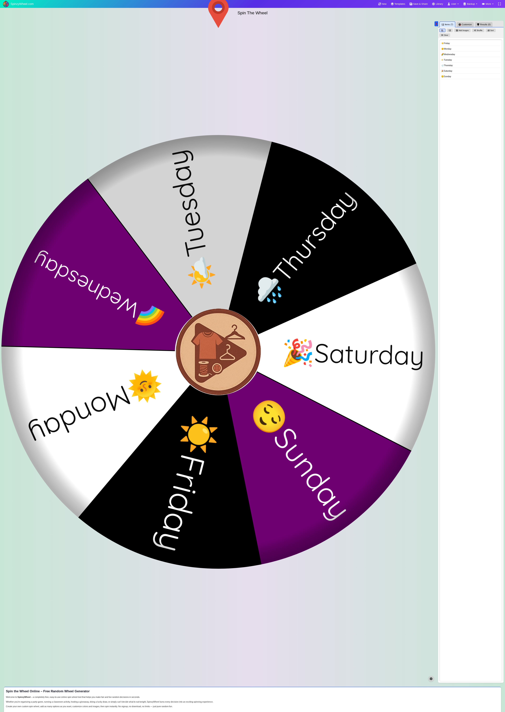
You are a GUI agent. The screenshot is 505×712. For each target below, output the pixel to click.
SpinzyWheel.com (22, 4)
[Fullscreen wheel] (499, 3)
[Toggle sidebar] (436, 23)
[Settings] (431, 679)
